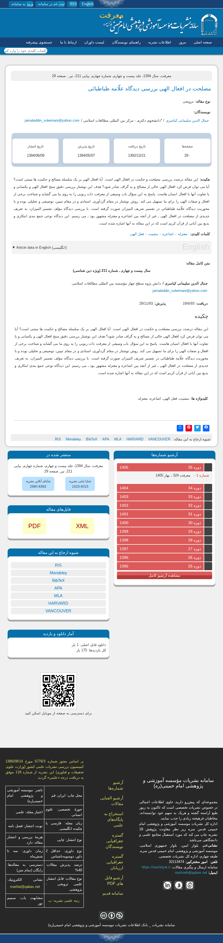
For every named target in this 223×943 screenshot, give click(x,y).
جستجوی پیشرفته (39, 42)
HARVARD (134, 439)
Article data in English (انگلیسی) (41, 247)
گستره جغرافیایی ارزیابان (114, 862)
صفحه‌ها (187, 146)
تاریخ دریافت (136, 146)
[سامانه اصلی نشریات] (160, 35)
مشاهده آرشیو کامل (164, 575)
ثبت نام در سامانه (51, 4)
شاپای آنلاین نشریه (38, 481)
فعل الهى (137, 234)
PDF (34, 525)
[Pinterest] (189, 427)
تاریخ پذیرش (86, 146)
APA (105, 439)
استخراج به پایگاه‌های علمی (113, 819)
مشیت (153, 234)
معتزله (182, 234)
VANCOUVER (159, 439)
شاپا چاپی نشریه (80, 481)
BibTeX (91, 439)
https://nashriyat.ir (156, 867)
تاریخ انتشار (35, 146)
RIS (58, 439)
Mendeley (73, 439)
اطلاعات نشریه (159, 42)
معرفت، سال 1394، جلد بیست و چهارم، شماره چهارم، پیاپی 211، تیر (120, 76)
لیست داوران (94, 42)
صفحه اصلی (203, 42)
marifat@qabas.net (25, 887)
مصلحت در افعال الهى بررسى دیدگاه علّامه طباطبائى (149, 89)
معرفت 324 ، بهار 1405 (173, 475)
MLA (118, 439)
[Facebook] (206, 427)
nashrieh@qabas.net (191, 873)
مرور (182, 42)
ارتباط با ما (68, 42)
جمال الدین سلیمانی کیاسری (187, 120)
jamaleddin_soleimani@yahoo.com (52, 120)
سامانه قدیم (113, 893)
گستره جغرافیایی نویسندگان (114, 841)
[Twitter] (197, 427)
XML (82, 525)
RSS (73, 4)
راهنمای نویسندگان (126, 42)
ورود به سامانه (22, 4)
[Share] (180, 427)
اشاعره (168, 234)
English (88, 4)
